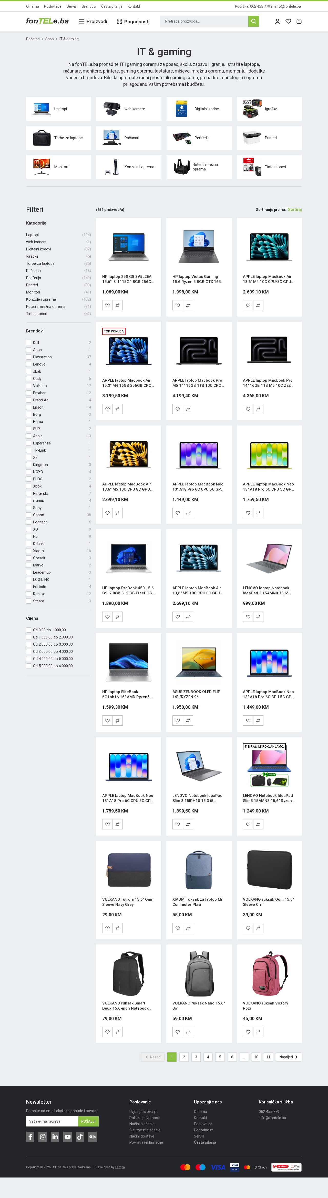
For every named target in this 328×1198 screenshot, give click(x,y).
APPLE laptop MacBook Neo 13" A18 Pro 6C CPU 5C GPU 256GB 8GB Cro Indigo (268, 696)
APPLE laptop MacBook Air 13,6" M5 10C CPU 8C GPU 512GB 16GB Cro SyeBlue (196, 593)
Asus (62, 350)
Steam (62, 601)
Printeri (58, 285)
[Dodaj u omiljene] (107, 305)
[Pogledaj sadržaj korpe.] (299, 21)
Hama (62, 421)
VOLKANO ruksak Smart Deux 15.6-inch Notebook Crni (125, 1008)
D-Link (62, 543)
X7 (62, 457)
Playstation (62, 357)
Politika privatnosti (144, 1117)
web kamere (58, 242)
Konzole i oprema (58, 299)
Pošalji (88, 1121)
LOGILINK (62, 579)
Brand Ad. (62, 400)
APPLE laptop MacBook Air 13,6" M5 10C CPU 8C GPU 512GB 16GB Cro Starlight (126, 489)
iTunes (62, 500)
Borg (62, 414)
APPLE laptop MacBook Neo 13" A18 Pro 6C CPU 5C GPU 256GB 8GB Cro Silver (197, 489)
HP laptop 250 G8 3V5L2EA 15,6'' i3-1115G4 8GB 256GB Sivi (128, 281)
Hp (62, 536)
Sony (62, 507)
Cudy (62, 378)
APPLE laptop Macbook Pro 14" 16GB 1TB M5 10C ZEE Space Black (268, 385)
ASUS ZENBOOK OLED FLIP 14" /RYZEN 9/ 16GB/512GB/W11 (196, 696)
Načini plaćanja (142, 1124)
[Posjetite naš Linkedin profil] (55, 1137)
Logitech (62, 522)
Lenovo (62, 364)
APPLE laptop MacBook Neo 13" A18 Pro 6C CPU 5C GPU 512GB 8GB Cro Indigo (127, 800)
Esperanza (62, 443)
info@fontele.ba (287, 6)
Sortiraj (295, 209)
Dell (62, 342)
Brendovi (89, 6)
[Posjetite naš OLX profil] (92, 1137)
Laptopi (58, 234)
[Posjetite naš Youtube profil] (67, 1137)
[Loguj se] (277, 21)
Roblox (62, 594)
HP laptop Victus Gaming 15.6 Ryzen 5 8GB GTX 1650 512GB (197, 281)
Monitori (58, 292)
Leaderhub (62, 572)
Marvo (62, 565)
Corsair (62, 558)
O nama (32, 6)
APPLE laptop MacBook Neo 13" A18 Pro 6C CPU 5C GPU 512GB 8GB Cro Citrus (268, 489)
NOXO (62, 472)
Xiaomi (62, 551)
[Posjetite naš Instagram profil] (42, 1137)
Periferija (58, 278)
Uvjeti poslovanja (143, 1111)
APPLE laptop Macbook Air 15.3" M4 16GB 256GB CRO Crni (126, 385)
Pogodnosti (203, 1130)
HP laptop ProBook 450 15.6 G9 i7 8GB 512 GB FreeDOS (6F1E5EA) (128, 593)
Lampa (120, 1167)
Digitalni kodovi (58, 249)
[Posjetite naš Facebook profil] (30, 1137)
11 (268, 1057)
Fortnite (62, 586)
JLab (62, 371)
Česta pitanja (111, 6)
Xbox (62, 486)
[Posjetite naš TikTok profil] (80, 1137)
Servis (72, 6)
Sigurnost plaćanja (144, 1130)
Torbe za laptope (58, 263)
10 (256, 1057)
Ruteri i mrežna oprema (58, 306)
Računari (58, 270)
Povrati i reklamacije (146, 1142)
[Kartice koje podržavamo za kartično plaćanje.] (185, 1167)
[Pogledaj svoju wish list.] (288, 21)
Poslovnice (52, 6)
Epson (62, 407)
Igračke (58, 256)
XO (62, 529)
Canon (62, 515)
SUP (62, 429)
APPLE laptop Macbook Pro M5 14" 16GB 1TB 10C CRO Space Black (197, 385)
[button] (117, 305)
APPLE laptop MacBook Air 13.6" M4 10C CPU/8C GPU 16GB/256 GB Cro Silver (267, 281)
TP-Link (62, 450)
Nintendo (62, 493)
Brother (62, 393)
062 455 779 (260, 6)
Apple (62, 436)
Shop (49, 39)
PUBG (62, 479)
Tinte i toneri (58, 313)
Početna (33, 39)
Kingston (62, 464)
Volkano (62, 385)
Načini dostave (141, 1136)
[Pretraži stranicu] (253, 21)
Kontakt (134, 6)
